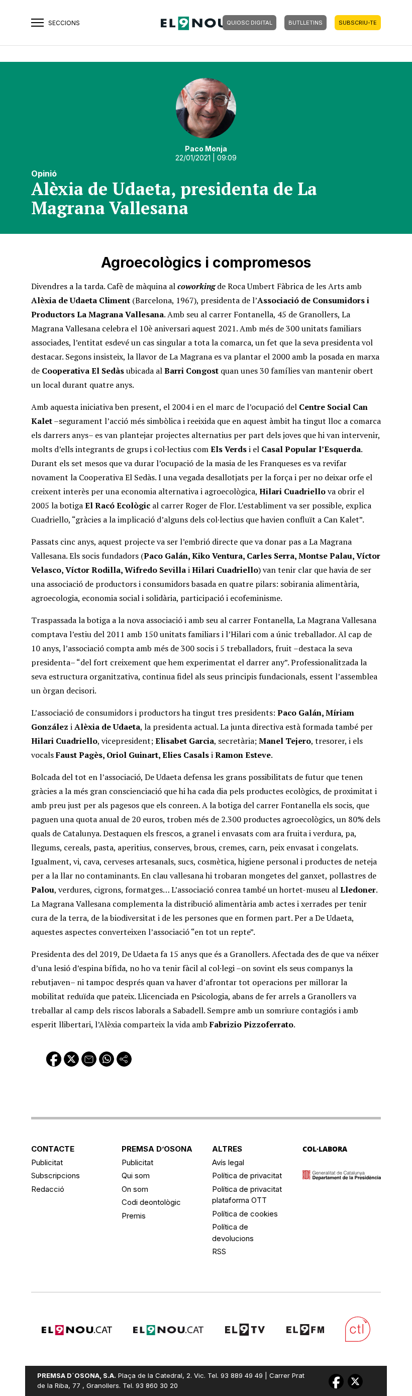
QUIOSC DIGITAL (249, 22)
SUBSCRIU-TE (358, 22)
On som (135, 1189)
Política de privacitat (247, 1175)
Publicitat (47, 1162)
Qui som (136, 1175)
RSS (219, 1251)
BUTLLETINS (305, 22)
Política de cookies (245, 1213)
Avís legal (228, 1162)
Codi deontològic (151, 1202)
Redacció (47, 1189)
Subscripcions (55, 1175)
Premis (134, 1215)
